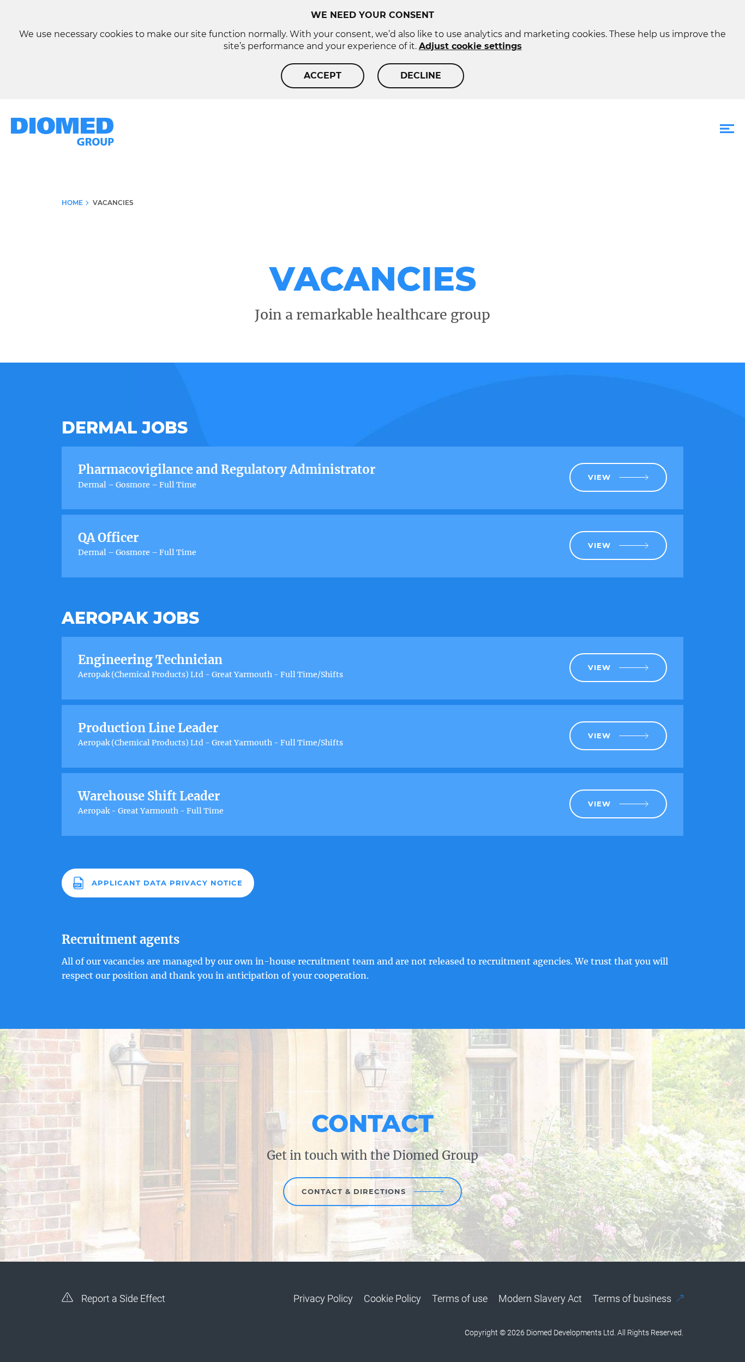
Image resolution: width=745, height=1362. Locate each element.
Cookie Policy (392, 1298)
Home (72, 202)
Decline (420, 75)
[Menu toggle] (727, 129)
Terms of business (633, 1298)
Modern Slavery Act (540, 1298)
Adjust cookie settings (470, 46)
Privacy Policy (323, 1298)
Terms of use (460, 1298)
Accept (322, 75)
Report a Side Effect (122, 1298)
